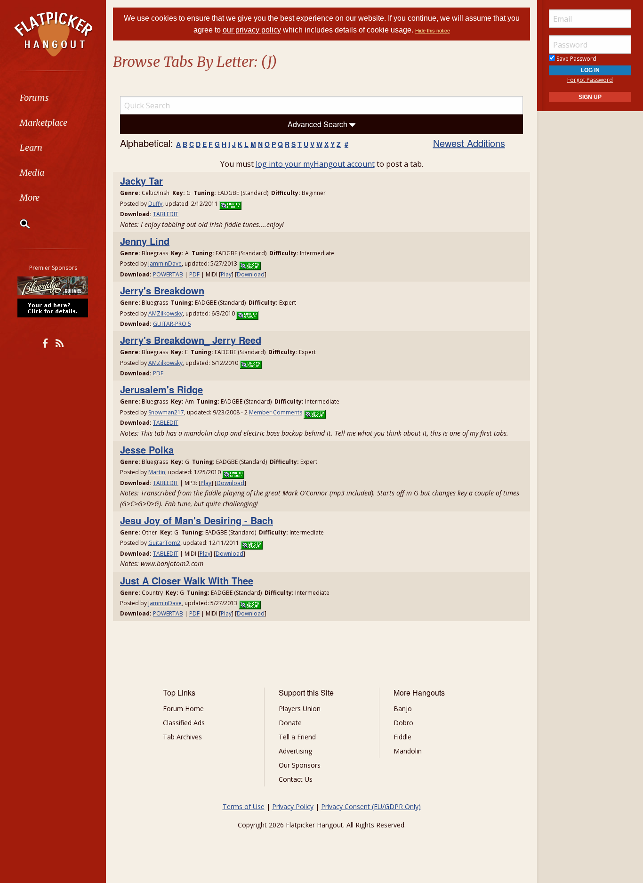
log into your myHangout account (315, 164)
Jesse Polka (147, 449)
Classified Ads (184, 722)
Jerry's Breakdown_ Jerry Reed (190, 340)
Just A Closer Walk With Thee (186, 580)
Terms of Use (244, 806)
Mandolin (408, 750)
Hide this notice (432, 30)
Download (251, 274)
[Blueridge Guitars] (53, 286)
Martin (156, 472)
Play (226, 274)
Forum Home (183, 708)
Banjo (403, 708)
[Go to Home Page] (53, 33)
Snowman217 (166, 412)
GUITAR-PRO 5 (172, 324)
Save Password (575, 59)
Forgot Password (590, 80)
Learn (31, 147)
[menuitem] (53, 97)
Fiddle (402, 736)
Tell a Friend (297, 736)
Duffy (155, 204)
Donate (290, 722)
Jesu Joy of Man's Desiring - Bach (196, 520)
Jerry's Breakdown (162, 290)
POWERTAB (168, 274)
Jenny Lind (144, 241)
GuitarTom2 (164, 543)
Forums (34, 97)
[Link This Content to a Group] (230, 204)
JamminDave (165, 263)
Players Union (300, 708)
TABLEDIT (165, 214)
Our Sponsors (300, 765)
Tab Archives (182, 736)
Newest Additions (469, 143)
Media (32, 172)
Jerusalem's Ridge (161, 389)
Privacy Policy (292, 806)
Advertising (295, 750)
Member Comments (275, 412)
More (30, 197)
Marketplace (43, 122)
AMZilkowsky (165, 313)
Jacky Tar (141, 180)
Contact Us (296, 779)
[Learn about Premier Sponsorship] (53, 307)
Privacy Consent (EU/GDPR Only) (371, 806)
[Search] (19, 224)
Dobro (403, 722)
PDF (194, 274)
